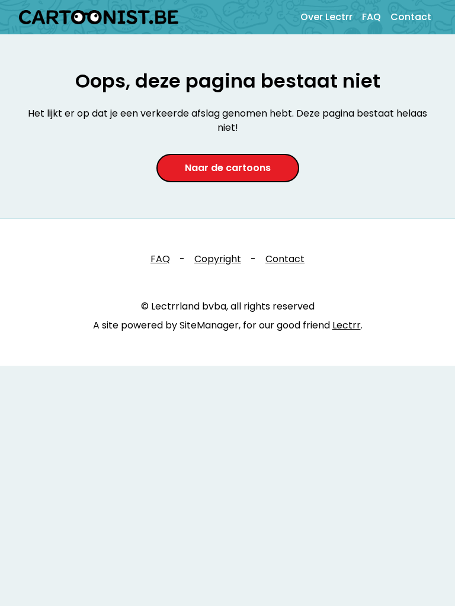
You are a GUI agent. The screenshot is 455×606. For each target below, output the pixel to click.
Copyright (217, 259)
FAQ (371, 17)
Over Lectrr (326, 17)
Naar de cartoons (228, 168)
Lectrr (346, 325)
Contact (410, 17)
